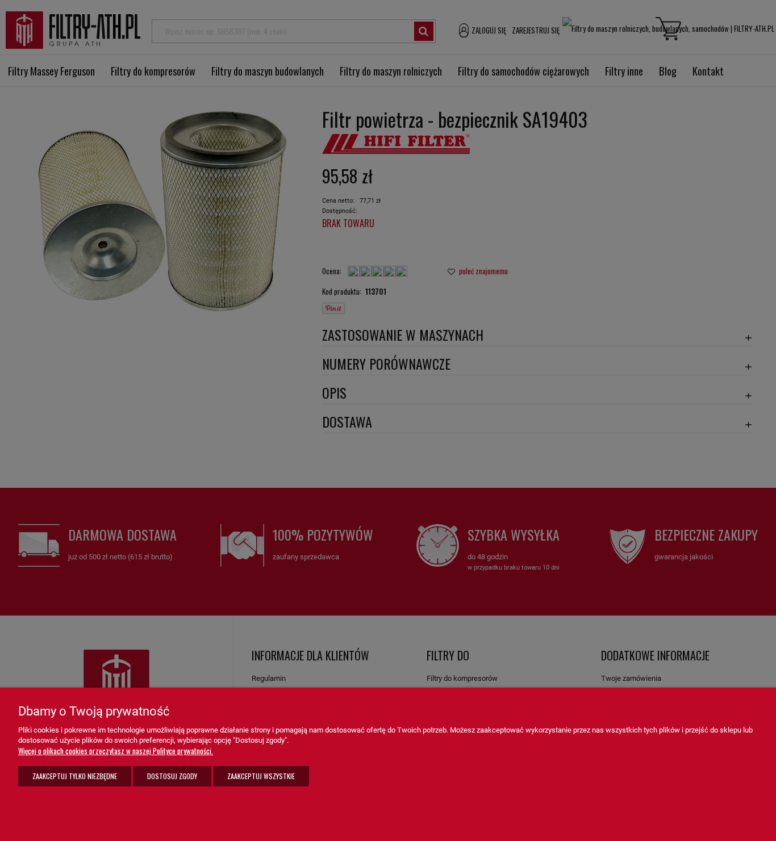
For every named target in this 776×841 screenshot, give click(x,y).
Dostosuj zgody (172, 776)
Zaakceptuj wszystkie (261, 776)
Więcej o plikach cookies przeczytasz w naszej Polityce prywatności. (115, 750)
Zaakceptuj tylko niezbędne (74, 776)
